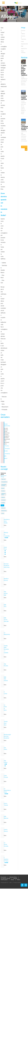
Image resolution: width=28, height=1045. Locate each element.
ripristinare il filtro (3, 476)
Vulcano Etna (13, 877)
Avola (2, 513)
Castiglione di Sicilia (3, 485)
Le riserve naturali (5, 878)
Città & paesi (4, 879)
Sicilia (12, 879)
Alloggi (15, 878)
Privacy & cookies (17, 882)
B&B (22, 46)
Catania (3, 497)
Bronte (2, 488)
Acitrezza (3, 500)
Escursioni (3, 877)
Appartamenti (24, 43)
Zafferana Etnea (3, 494)
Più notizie (24, 146)
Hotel (22, 41)
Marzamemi (3, 510)
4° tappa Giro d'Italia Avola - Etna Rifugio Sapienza (24, 70)
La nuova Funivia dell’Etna (24, 97)
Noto (2, 505)
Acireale (3, 502)
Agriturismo (24, 48)
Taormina (3, 479)
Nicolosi (3, 491)
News (18, 879)
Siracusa (3, 508)
